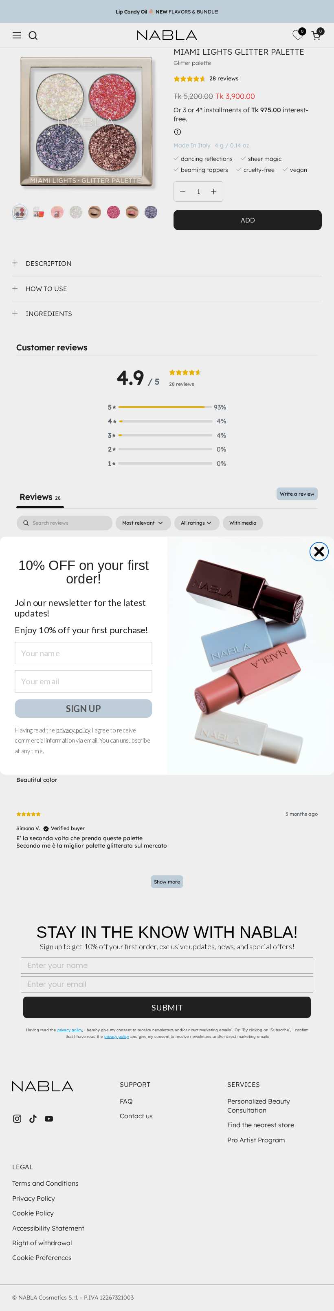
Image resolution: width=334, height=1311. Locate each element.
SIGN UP (83, 708)
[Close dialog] (319, 551)
